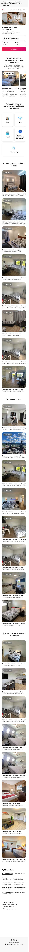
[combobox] (14, 39)
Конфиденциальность (11, 944)
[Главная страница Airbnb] (3, 9)
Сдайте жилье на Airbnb (17, 10)
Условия (20, 944)
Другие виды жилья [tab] (7, 873)
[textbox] (8, 44)
